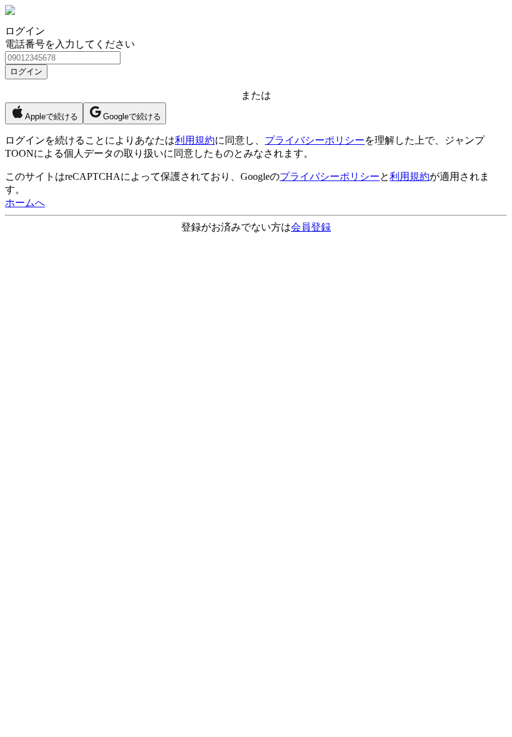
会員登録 (311, 227)
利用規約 (195, 140)
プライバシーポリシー (315, 140)
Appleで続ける (51, 116)
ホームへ (25, 202)
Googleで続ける (132, 116)
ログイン (26, 71)
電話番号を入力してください (70, 44)
